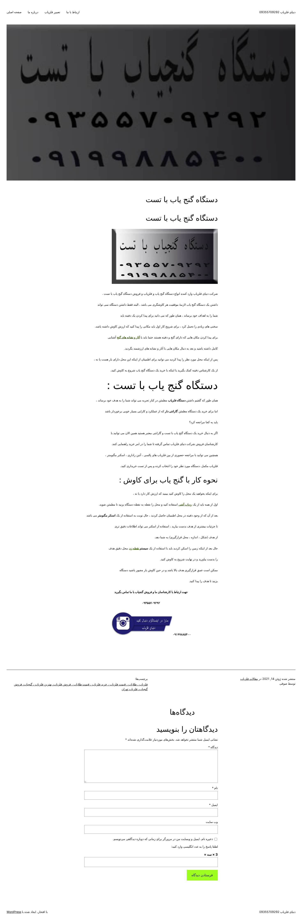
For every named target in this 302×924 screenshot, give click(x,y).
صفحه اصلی (14, 12)
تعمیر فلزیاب (52, 12)
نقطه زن (134, 548)
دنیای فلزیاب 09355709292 (277, 12)
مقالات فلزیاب (249, 678)
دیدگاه (213, 747)
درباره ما (33, 12)
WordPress (14, 912)
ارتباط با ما (73, 12)
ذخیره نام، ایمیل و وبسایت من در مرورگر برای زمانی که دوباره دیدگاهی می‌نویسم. (163, 839)
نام (215, 788)
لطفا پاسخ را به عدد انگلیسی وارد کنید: (194, 846)
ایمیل (213, 804)
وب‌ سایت (212, 822)
